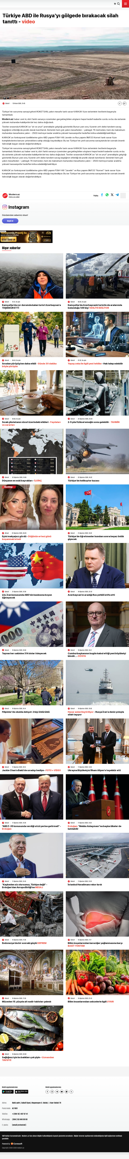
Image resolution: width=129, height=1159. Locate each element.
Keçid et (10, 220)
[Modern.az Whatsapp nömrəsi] (66, 1092)
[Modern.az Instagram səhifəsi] (52, 1092)
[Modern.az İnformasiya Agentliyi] (11, 1081)
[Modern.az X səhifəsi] (71, 1092)
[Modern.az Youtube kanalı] (62, 1092)
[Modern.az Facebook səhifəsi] (47, 1092)
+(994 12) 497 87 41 (20, 1113)
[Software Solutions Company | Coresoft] (16, 1143)
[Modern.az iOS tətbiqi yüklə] (21, 1092)
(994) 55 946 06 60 (19, 1119)
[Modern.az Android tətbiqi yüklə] (8, 1092)
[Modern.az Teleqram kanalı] (57, 1092)
